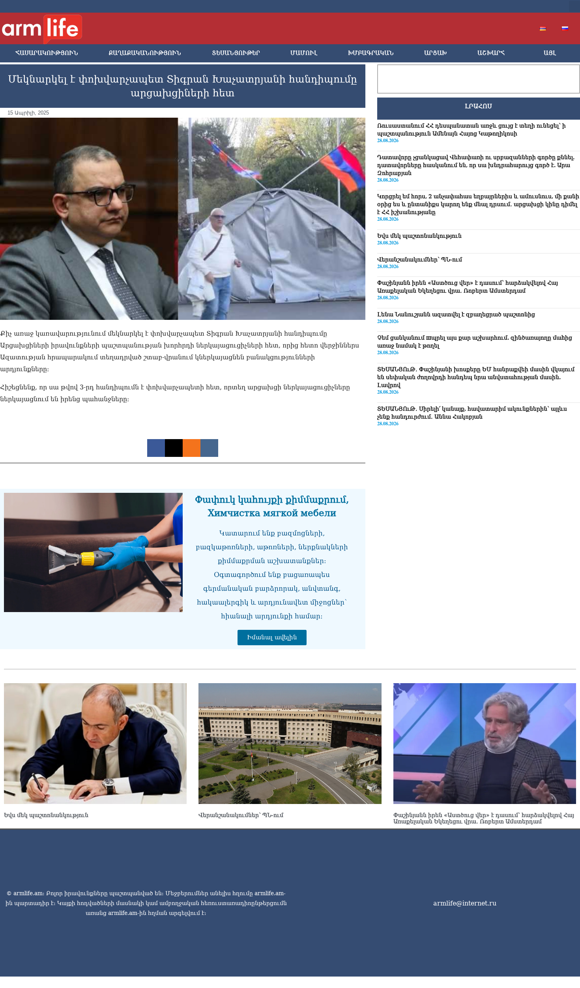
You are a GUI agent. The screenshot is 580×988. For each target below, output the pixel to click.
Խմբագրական (371, 53)
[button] (574, 6)
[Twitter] (503, 6)
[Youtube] (515, 6)
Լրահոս (478, 106)
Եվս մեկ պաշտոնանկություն (419, 236)
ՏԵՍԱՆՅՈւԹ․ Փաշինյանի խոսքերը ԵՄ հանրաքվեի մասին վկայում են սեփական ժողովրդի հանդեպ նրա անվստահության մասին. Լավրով (475, 377)
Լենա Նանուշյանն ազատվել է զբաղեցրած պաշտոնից (456, 314)
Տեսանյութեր (236, 53)
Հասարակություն (46, 53)
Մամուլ (303, 53)
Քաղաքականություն (145, 53)
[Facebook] (490, 6)
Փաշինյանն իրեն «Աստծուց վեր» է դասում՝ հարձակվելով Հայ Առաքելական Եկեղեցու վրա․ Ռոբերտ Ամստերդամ (483, 818)
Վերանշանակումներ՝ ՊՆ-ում (419, 259)
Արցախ (435, 53)
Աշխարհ (491, 53)
